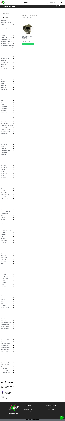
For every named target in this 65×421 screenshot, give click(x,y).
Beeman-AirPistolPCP (4, 68)
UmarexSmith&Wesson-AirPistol (6, 353)
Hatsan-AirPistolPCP (4, 192)
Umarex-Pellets (3, 320)
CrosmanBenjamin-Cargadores (6, 121)
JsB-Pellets (3, 219)
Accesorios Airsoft (4, 20)
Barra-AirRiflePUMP (4, 62)
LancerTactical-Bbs (4, 228)
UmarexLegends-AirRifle (5, 345)
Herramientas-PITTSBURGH (6, 211)
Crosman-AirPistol (4, 106)
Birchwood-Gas (3, 85)
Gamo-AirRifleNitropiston (5, 167)
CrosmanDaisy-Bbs (4, 127)
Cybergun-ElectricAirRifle (5, 135)
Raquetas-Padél (3, 255)
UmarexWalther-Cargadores (6, 364)
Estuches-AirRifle (4, 154)
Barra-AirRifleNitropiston (5, 58)
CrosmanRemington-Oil (5, 133)
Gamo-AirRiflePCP (4, 169)
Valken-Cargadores (4, 368)
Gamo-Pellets (3, 177)
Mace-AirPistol (3, 238)
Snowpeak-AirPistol (4, 286)
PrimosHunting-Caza (4, 251)
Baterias (2, 66)
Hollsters (2, 215)
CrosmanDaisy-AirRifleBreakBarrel (7, 125)
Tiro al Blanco (3, 305)
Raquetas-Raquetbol (4, 257)
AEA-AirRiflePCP (4, 24)
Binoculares (3, 81)
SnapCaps (2, 284)
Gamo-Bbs (3, 171)
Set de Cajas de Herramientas (6, 267)
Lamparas (2, 223)
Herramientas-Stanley (4, 213)
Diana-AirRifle (3, 142)
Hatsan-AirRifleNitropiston (5, 194)
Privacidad (51, 407)
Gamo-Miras (3, 175)
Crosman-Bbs (3, 110)
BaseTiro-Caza (3, 64)
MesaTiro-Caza (3, 242)
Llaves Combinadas (4, 236)
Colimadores (3, 102)
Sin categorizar (3, 282)
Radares (2, 253)
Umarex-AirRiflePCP (4, 316)
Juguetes (2, 221)
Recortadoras (3, 261)
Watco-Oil (3, 374)
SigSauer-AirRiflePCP (4, 276)
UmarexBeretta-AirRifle (5, 328)
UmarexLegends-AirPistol (5, 343)
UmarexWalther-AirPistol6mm (6, 360)
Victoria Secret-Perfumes (5, 372)
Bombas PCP (3, 93)
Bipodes (2, 83)
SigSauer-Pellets (4, 280)
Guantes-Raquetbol (4, 186)
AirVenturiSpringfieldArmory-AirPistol (7, 45)
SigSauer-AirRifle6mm (4, 274)
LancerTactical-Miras (4, 232)
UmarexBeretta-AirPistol (5, 326)
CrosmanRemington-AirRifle (5, 131)
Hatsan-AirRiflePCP (4, 196)
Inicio (23, 15)
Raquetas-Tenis (3, 259)
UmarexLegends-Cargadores (5, 347)
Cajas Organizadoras (4, 98)
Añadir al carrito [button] (26, 41)
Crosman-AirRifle (4, 108)
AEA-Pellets (3, 26)
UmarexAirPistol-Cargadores (6, 322)
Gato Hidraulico (3, 179)
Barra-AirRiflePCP (4, 60)
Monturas (2, 244)
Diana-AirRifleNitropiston (5, 144)
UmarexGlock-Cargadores (5, 337)
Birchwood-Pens (4, 89)
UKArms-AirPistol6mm (5, 307)
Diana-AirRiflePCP (4, 146)
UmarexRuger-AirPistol (5, 349)
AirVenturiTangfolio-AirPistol (6, 47)
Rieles (2, 263)
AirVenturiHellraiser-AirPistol (6, 35)
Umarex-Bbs (3, 318)
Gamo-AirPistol (3, 165)
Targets (2, 301)
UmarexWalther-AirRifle (5, 362)
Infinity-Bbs (3, 217)
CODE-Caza (3, 100)
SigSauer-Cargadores (4, 278)
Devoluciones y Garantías (51, 410)
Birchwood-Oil (3, 87)
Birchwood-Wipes (4, 91)
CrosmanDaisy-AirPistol (5, 123)
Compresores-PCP (4, 104)
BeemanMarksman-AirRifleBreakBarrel (7, 77)
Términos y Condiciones (51, 409)
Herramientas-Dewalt (4, 209)
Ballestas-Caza (3, 54)
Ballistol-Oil (3, 56)
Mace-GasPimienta (4, 240)
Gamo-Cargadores (4, 173)
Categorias (26, 2)
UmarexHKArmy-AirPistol (5, 339)
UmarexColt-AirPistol (4, 332)
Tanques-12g (3, 297)
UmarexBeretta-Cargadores (5, 330)
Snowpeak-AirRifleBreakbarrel (6, 288)
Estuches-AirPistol (4, 152)
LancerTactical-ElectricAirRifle (6, 230)
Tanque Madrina (3, 295)
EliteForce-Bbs (3, 148)
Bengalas (2, 79)
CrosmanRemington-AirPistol (6, 129)
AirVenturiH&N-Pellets (5, 33)
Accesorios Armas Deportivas (6, 22)
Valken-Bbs (3, 366)
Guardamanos (3, 188)
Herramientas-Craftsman (5, 207)
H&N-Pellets (3, 190)
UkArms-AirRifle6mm (4, 309)
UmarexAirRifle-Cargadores (5, 324)
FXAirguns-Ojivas (4, 163)
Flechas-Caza (3, 156)
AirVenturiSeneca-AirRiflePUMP (6, 41)
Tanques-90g (3, 299)
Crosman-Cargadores (4, 112)
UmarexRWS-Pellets (4, 351)
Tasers (2, 303)
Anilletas (2, 49)
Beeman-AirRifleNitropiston (5, 70)
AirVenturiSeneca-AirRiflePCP (6, 39)
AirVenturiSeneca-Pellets (5, 43)
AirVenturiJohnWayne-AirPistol (6, 37)
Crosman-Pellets (4, 114)
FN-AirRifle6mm (4, 158)
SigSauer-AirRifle (4, 272)
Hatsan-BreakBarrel (4, 198)
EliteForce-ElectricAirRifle (5, 150)
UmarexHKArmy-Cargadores (6, 341)
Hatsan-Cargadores (4, 200)
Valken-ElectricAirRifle (5, 370)
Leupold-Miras (3, 234)
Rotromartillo (3, 265)
